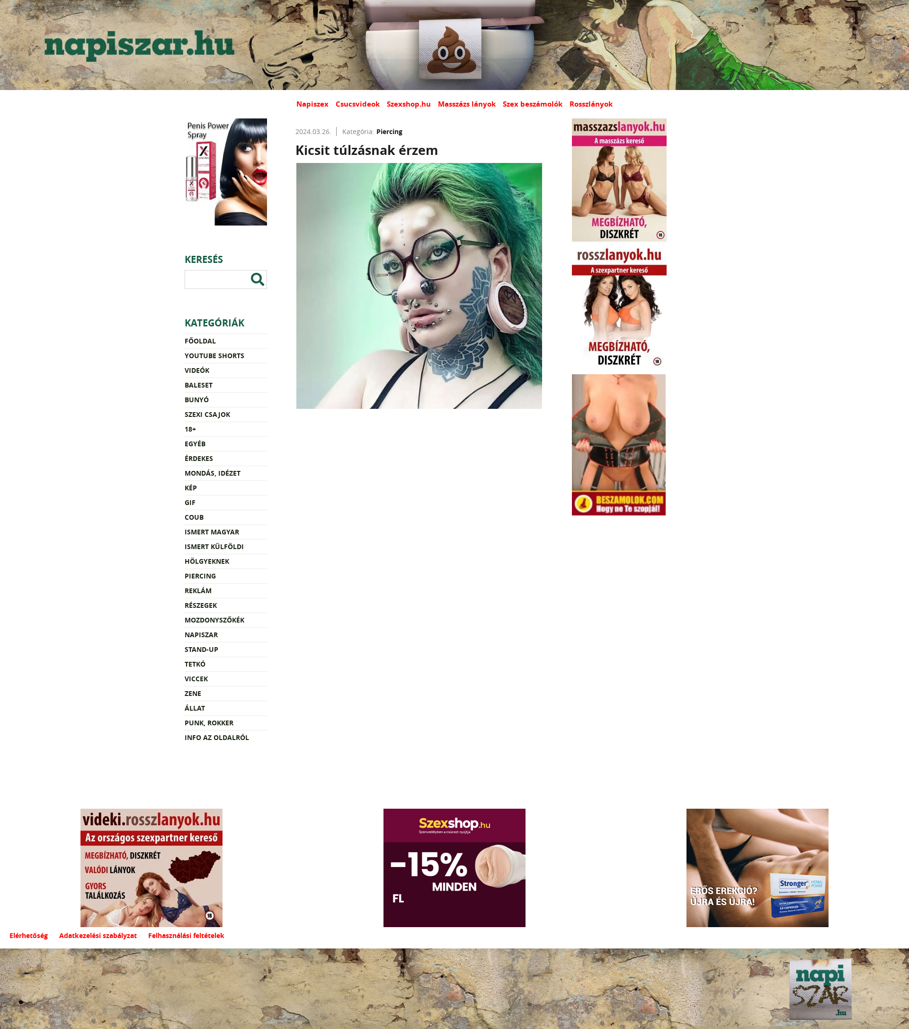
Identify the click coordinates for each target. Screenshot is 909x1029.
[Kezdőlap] (137, 45)
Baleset (199, 384)
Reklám (198, 590)
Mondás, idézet (213, 473)
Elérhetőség (28, 935)
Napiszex (312, 104)
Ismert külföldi (214, 546)
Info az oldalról (217, 737)
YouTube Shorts (214, 355)
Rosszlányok (591, 104)
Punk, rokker (209, 722)
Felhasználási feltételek (186, 935)
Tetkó (195, 663)
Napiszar (201, 634)
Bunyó (197, 399)
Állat (195, 708)
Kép (191, 487)
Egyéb (195, 443)
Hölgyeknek (207, 561)
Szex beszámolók (532, 104)
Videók (197, 370)
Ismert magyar (212, 531)
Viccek (196, 678)
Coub (194, 517)
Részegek (201, 605)
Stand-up (201, 649)
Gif (190, 502)
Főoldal (200, 340)
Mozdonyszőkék (214, 619)
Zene (193, 693)
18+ (190, 428)
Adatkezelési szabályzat (98, 935)
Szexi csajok (207, 414)
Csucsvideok (358, 104)
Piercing (200, 575)
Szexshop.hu (409, 104)
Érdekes (199, 458)
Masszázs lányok (467, 104)
